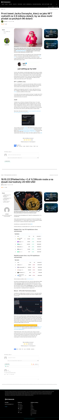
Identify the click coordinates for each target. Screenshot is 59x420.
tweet (37, 146)
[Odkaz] (18, 157)
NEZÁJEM (27, 146)
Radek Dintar (6, 21)
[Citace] (16, 157)
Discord (20, 404)
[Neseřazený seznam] (14, 157)
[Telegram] (53, 7)
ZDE (41, 132)
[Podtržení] (11, 157)
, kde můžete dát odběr (29, 131)
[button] (56, 4)
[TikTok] (54, 7)
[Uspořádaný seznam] (13, 157)
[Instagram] (51, 7)
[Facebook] (50, 7)
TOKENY (34, 146)
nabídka (24, 146)
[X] (56, 7)
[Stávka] (12, 157)
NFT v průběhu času (7, 31)
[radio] (24, 140)
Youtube (20, 412)
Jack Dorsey (20, 146)
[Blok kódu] (17, 157)
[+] (21, 157)
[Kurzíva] (9, 157)
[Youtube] (57, 7)
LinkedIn (25, 127)
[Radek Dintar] (2, 21)
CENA (17, 146)
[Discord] (49, 7)
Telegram (20, 408)
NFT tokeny (31, 146)
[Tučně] (8, 157)
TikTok (20, 409)
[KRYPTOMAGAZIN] (9, 399)
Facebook (21, 405)
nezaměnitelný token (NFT (21, 50)
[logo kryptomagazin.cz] (5, 2)
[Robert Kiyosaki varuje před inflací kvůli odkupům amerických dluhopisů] (51, 33)
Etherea (15, 91)
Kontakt (6, 406)
